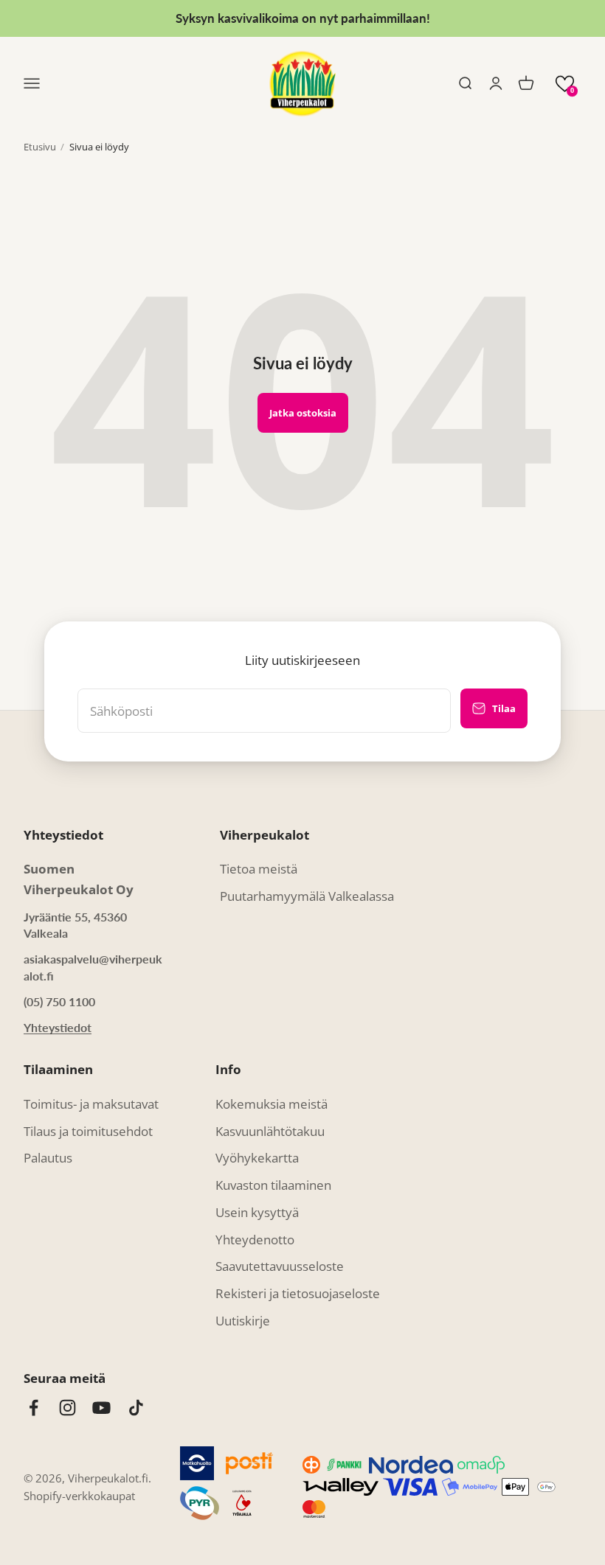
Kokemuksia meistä (271, 1103)
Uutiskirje (242, 1320)
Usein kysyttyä (257, 1212)
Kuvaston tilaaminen (273, 1185)
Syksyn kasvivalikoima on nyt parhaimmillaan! (303, 18)
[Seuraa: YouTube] (101, 1408)
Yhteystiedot (57, 1027)
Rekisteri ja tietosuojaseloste (297, 1293)
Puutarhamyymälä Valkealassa (307, 896)
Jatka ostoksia (302, 412)
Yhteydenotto (254, 1239)
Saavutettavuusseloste (279, 1266)
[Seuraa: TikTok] (136, 1408)
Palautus (48, 1157)
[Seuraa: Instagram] (67, 1408)
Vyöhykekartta (257, 1157)
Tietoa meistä (258, 868)
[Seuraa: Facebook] (34, 1408)
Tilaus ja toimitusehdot (88, 1131)
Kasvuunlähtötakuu (270, 1131)
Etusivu (40, 146)
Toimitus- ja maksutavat (91, 1103)
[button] (565, 83)
